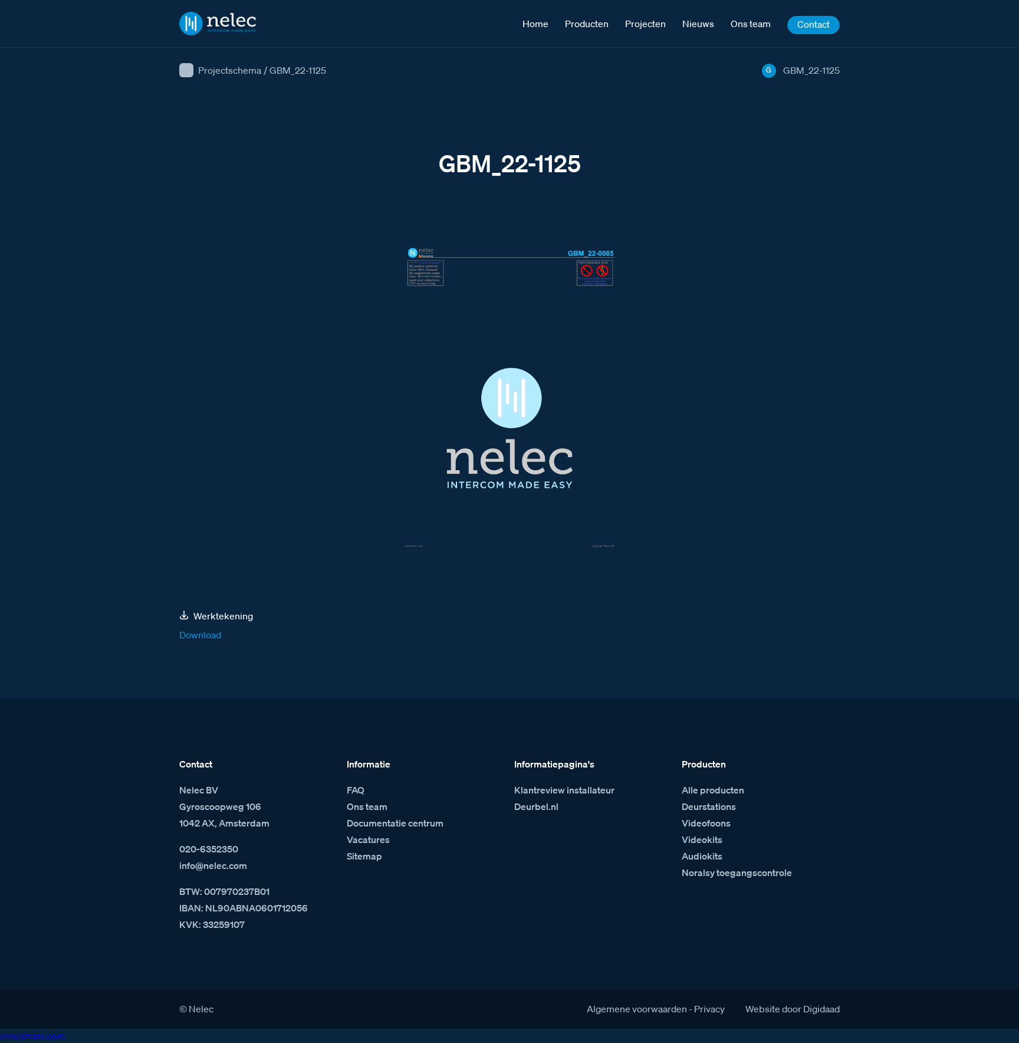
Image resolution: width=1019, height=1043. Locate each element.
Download (200, 635)
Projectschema (229, 70)
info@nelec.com (213, 865)
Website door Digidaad (792, 1009)
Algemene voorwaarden (637, 1009)
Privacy (709, 1009)
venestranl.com (32, 1036)
